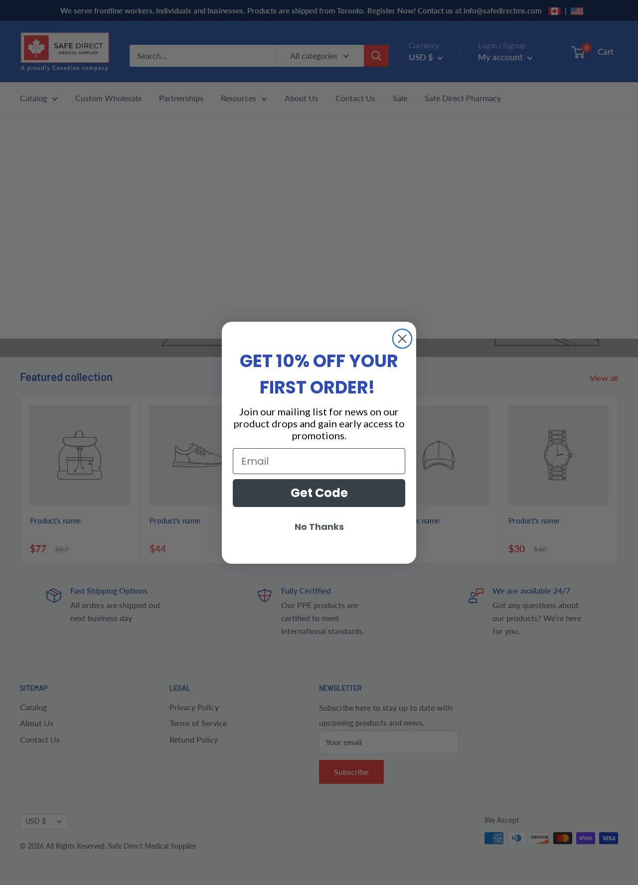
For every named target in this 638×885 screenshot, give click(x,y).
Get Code (319, 493)
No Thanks (319, 526)
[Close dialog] (402, 338)
